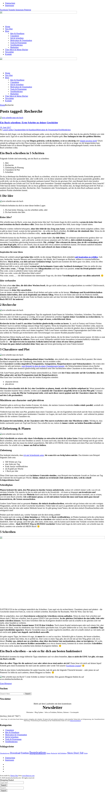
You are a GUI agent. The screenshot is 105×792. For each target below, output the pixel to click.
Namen (48, 753)
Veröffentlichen (64, 130)
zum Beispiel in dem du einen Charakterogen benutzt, (43, 366)
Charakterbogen (4, 753)
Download (15, 753)
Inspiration (37, 752)
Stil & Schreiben (11, 737)
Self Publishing (62, 753)
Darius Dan (14, 776)
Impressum (9, 760)
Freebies (25, 753)
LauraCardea (8, 130)
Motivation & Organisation (47, 130)
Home (2, 105)
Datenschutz (10, 758)
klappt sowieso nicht (88, 141)
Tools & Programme (13, 739)
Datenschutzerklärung (75, 720)
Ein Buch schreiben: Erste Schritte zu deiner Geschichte (29, 122)
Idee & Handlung (29, 130)
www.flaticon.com (28, 776)
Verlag (86, 753)
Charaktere (18, 130)
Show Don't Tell (75, 753)
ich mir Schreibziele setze (33, 455)
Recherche (54, 753)
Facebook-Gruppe (73, 666)
